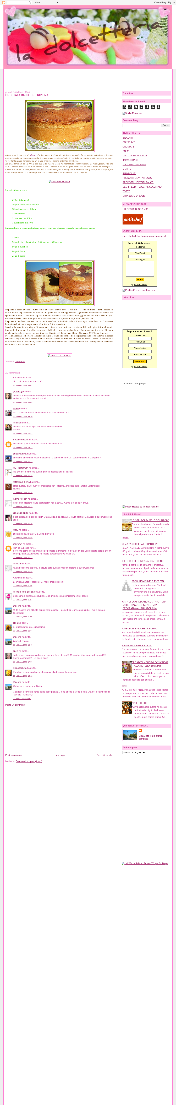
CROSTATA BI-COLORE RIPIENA (26, 95)
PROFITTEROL (139, 703)
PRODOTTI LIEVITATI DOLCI (137, 178)
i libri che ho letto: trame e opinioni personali (144, 236)
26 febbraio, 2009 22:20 (22, 416)
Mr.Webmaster (140, 284)
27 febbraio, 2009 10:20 (22, 538)
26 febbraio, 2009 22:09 (22, 402)
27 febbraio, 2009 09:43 (22, 507)
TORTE (126, 191)
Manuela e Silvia (21, 482)
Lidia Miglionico (20, 513)
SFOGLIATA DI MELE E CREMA (147, 581)
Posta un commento (15, 705)
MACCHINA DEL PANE (134, 164)
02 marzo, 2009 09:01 (22, 699)
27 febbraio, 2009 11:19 (22, 586)
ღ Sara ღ (18, 391)
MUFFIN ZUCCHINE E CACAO (136, 645)
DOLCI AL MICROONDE (135, 155)
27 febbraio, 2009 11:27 (22, 600)
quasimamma (19, 453)
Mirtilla (16, 422)
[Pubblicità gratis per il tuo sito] (139, 290)
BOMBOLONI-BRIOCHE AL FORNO (139, 628)
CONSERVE (129, 142)
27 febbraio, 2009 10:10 (22, 524)
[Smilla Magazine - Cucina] (132, 113)
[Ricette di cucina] (133, 223)
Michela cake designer (24, 591)
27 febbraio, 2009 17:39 (22, 662)
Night (33, 155)
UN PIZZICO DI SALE (134, 195)
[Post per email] (5, 362)
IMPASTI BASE (131, 160)
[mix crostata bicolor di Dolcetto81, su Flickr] (59, 181)
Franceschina (19, 668)
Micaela (17, 563)
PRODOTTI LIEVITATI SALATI (138, 182)
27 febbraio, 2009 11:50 (22, 617)
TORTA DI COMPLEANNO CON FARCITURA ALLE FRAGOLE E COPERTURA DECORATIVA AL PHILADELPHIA (143, 605)
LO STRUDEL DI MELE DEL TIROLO (150, 520)
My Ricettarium (20, 467)
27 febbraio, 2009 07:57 (22, 433)
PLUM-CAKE (129, 173)
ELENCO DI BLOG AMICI (135, 209)
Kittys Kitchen (20, 499)
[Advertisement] (88, 76)
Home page (59, 755)
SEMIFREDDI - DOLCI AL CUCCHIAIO (142, 187)
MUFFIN (127, 169)
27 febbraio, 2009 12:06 (22, 631)
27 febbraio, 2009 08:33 (22, 447)
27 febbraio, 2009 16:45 (22, 645)
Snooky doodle (20, 439)
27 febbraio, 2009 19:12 (22, 676)
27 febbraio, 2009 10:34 (22, 558)
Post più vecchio (105, 755)
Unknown (17, 544)
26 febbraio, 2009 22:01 (22, 385)
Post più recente (13, 755)
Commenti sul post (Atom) (29, 761)
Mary (15, 530)
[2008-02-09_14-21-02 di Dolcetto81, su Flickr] (59, 355)
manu (16, 408)
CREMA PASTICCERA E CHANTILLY (139, 544)
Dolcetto (17, 606)
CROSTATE (20, 362)
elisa (15, 623)
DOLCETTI (128, 151)
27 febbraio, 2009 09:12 (22, 462)
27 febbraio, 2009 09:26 (22, 493)
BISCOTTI (128, 138)
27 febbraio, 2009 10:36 (22, 572)
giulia (15, 651)
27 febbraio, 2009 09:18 (22, 476)
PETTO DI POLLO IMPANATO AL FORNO (142, 561)
